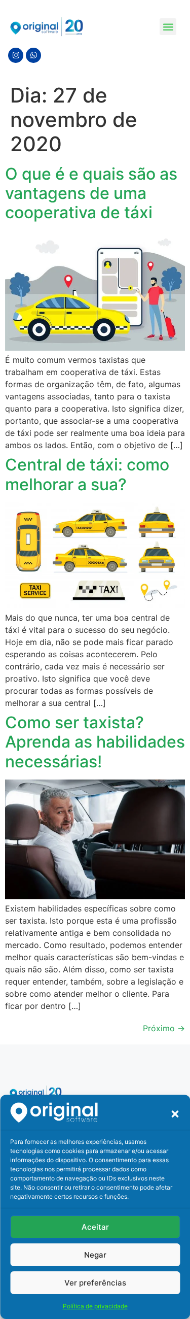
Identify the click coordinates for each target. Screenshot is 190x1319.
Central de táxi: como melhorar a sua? (87, 474)
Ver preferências (95, 1283)
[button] (175, 1114)
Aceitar (95, 1227)
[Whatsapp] (33, 55)
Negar (95, 1255)
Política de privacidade (95, 1306)
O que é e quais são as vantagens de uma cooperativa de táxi (91, 193)
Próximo (164, 1028)
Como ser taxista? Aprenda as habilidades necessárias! (95, 742)
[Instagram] (15, 55)
